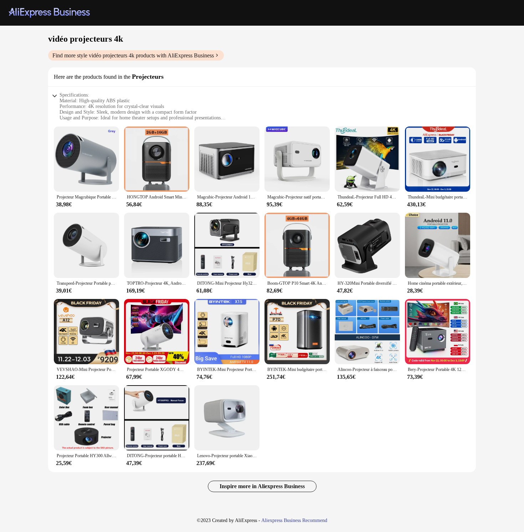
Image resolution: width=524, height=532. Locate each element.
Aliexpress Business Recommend (294, 520)
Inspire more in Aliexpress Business (262, 486)
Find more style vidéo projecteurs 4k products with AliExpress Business (133, 55)
